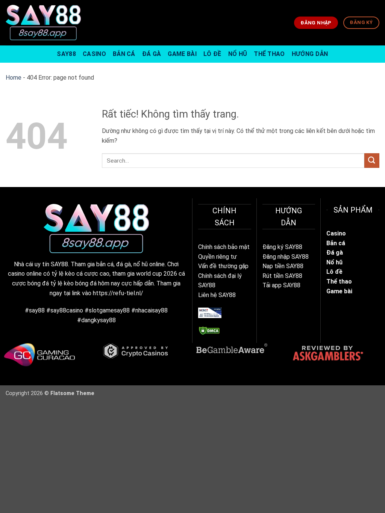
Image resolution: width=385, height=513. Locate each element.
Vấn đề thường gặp (223, 266)
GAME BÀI (182, 53)
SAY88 (66, 53)
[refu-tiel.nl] (43, 22)
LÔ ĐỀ (212, 53)
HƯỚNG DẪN (310, 53)
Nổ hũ (334, 262)
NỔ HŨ (237, 53)
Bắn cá (335, 243)
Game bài (339, 291)
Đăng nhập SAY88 (285, 256)
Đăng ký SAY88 (282, 246)
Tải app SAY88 (281, 285)
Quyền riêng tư (217, 256)
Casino (336, 233)
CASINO (94, 53)
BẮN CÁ (124, 53)
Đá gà (335, 252)
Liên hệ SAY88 (217, 295)
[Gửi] (371, 160)
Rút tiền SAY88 (282, 275)
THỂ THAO (269, 53)
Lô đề (334, 271)
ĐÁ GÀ (151, 53)
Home (13, 77)
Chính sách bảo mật (224, 246)
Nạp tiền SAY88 (282, 266)
